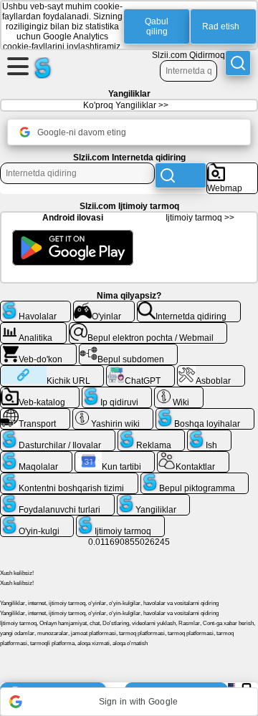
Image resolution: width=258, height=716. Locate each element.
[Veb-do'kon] (38, 349)
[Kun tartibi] (115, 457)
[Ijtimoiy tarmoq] (121, 521)
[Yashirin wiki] (113, 414)
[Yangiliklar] (154, 500)
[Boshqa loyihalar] (205, 414)
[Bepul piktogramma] (194, 478)
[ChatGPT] (140, 371)
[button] (129, 701)
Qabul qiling (156, 26)
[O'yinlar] (104, 306)
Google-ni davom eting (81, 132)
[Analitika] (33, 328)
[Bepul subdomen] (128, 349)
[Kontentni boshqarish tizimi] (69, 478)
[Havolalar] (35, 306)
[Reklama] (152, 435)
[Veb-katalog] (40, 392)
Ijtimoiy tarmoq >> (200, 218)
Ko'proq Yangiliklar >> (125, 105)
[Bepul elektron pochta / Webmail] (148, 328)
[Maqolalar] (36, 457)
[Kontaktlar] (193, 457)
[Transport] (35, 414)
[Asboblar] (211, 371)
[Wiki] (179, 392)
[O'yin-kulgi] (37, 521)
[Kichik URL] (52, 371)
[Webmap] (232, 168)
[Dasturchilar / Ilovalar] (57, 435)
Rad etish (220, 26)
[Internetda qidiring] (189, 306)
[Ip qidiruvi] (117, 392)
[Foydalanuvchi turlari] (57, 500)
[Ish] (209, 435)
